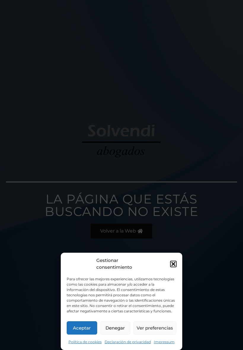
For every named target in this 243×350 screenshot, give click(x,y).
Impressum (164, 342)
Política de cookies (85, 342)
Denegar (115, 328)
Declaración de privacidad (128, 342)
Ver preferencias (155, 328)
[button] (173, 264)
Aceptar (82, 328)
